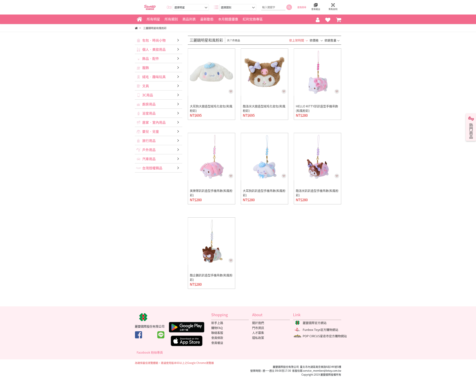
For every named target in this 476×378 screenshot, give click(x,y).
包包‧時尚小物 (154, 40)
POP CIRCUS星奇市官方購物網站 (325, 336)
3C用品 (147, 95)
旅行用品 (149, 140)
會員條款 (217, 337)
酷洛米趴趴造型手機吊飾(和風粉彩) (317, 192)
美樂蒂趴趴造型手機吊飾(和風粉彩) (211, 192)
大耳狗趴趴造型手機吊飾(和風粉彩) (264, 192)
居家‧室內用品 (154, 122)
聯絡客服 (217, 332)
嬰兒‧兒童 (150, 131)
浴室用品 (149, 113)
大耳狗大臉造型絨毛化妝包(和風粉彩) (211, 108)
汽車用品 (149, 158)
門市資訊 (258, 328)
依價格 (314, 40)
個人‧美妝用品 (154, 49)
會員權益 (217, 342)
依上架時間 (296, 40)
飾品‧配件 (150, 58)
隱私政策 (258, 337)
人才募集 (258, 332)
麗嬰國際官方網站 (315, 322)
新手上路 (217, 322)
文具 (145, 85)
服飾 (145, 67)
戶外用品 (149, 149)
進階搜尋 (301, 7)
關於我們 (258, 322)
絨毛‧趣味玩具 (154, 76)
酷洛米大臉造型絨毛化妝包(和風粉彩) (264, 108)
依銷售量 (330, 40)
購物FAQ (217, 328)
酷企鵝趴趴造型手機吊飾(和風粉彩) (211, 277)
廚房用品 (149, 104)
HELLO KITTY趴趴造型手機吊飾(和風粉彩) (317, 108)
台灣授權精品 (152, 167)
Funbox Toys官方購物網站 (320, 329)
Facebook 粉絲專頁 (150, 352)
